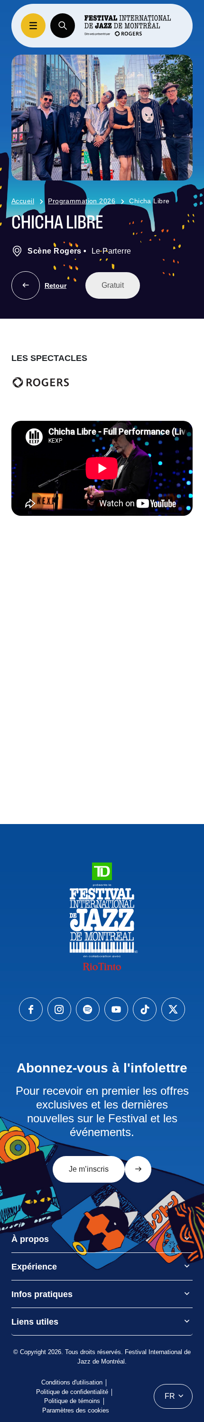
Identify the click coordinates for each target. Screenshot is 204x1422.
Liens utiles (34, 1322)
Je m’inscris (89, 1169)
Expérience (34, 1266)
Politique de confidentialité (72, 1391)
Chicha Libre (149, 201)
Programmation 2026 (81, 201)
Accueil (22, 201)
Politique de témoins (72, 1400)
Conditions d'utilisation (71, 1382)
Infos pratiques (42, 1294)
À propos (30, 1239)
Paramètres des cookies (75, 1410)
